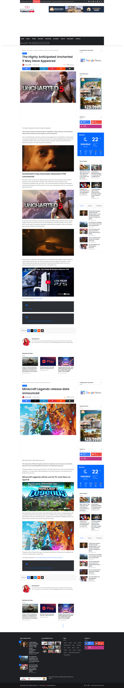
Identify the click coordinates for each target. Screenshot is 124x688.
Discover (40, 38)
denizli (68, 647)
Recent (90, 205)
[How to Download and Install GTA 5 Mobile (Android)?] (84, 239)
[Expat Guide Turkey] (27, 9)
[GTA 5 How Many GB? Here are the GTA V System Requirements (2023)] (84, 231)
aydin (75, 642)
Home (22, 38)
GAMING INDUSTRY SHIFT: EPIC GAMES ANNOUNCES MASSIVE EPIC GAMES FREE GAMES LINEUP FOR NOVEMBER (66, 369)
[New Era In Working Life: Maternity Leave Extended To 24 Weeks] (58, 651)
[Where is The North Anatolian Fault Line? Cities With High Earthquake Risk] (51, 643)
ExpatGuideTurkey (51, 685)
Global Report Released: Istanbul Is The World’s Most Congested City (96, 174)
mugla (74, 650)
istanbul (65, 650)
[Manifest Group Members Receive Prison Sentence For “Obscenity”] (58, 643)
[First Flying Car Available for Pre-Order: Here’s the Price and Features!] (84, 224)
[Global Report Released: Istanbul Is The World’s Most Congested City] (96, 168)
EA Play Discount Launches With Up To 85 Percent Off (47, 368)
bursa (73, 645)
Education (48, 38)
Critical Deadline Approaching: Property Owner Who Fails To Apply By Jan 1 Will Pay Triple (96, 193)
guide (78, 647)
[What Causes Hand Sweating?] (45, 643)
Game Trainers (101, 685)
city (64, 647)
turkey (65, 652)
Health (63, 38)
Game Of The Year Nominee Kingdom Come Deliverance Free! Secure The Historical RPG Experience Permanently (29, 369)
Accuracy (56, 38)
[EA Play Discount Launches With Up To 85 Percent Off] (48, 361)
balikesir (79, 642)
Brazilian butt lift (67, 645)
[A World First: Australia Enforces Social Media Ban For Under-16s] (85, 185)
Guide (27, 38)
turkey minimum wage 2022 (74, 652)
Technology (29, 50)
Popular (82, 205)
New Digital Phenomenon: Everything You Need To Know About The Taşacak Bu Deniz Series (62, 1)
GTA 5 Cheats (38, 298)
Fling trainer (94, 685)
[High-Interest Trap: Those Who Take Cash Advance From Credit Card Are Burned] (85, 168)
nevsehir (79, 650)
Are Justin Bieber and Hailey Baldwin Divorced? (94, 246)
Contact (78, 38)
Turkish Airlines (67, 654)
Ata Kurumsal (42, 685)
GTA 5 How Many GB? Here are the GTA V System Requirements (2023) (94, 232)
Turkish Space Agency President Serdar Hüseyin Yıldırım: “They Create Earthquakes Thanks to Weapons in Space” (94, 214)
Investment (70, 38)
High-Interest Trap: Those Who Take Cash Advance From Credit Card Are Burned (85, 175)
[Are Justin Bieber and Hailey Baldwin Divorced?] (84, 246)
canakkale (79, 645)
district (73, 647)
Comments (99, 205)
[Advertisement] (62, 26)
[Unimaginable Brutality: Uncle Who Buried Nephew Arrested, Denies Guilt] (51, 651)
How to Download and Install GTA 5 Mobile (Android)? (39, 321)
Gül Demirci (27, 64)
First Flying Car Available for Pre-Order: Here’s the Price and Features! (95, 224)
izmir (70, 650)
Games (24, 53)
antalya (70, 642)
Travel (34, 38)
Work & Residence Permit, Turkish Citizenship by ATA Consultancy (76, 5)
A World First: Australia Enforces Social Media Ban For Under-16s (84, 192)
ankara (65, 642)
